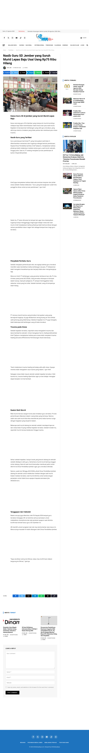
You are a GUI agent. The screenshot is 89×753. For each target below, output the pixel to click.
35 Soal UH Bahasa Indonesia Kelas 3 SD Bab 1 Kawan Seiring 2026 (29, 629)
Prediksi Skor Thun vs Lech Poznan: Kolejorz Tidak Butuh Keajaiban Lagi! (79, 126)
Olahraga (57, 45)
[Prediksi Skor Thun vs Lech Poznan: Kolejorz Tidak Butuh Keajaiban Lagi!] (67, 125)
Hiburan (65, 45)
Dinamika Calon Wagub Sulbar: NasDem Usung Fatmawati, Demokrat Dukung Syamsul (9, 630)
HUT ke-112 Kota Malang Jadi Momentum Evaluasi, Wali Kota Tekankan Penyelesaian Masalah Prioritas (74, 158)
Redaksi (22, 742)
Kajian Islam (74, 45)
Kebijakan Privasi (50, 742)
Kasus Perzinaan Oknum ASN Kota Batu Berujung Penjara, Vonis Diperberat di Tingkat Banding (79, 178)
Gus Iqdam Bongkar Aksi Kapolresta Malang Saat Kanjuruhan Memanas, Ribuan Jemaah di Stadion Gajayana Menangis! (79, 209)
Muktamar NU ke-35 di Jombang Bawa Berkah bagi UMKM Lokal (79, 101)
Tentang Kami (64, 742)
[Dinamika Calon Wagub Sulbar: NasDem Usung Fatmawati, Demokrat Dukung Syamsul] (11, 620)
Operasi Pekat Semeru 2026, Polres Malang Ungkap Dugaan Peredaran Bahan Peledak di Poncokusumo (79, 193)
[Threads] (4, 139)
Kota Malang (66, 163)
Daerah (21, 45)
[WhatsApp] (4, 135)
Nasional (29, 45)
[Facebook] (4, 120)
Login (82, 45)
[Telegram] (4, 131)
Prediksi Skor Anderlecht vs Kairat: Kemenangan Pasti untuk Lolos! (79, 113)
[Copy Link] (4, 143)
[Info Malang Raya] (44, 38)
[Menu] (4, 45)
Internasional (39, 45)
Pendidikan (49, 45)
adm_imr (9, 67)
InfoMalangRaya (55, 747)
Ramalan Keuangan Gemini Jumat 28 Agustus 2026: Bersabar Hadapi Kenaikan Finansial (45, 31)
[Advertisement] (44, 15)
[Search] (87, 45)
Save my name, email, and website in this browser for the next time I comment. (31, 687)
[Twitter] (4, 123)
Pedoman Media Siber (35, 742)
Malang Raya (12, 45)
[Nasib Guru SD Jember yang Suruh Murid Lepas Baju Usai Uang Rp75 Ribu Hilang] (30, 94)
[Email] (4, 127)
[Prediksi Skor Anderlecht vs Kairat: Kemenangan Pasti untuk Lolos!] (67, 113)
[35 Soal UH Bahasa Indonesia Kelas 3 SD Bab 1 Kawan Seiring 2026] (30, 620)
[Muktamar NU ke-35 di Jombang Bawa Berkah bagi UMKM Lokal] (67, 101)
